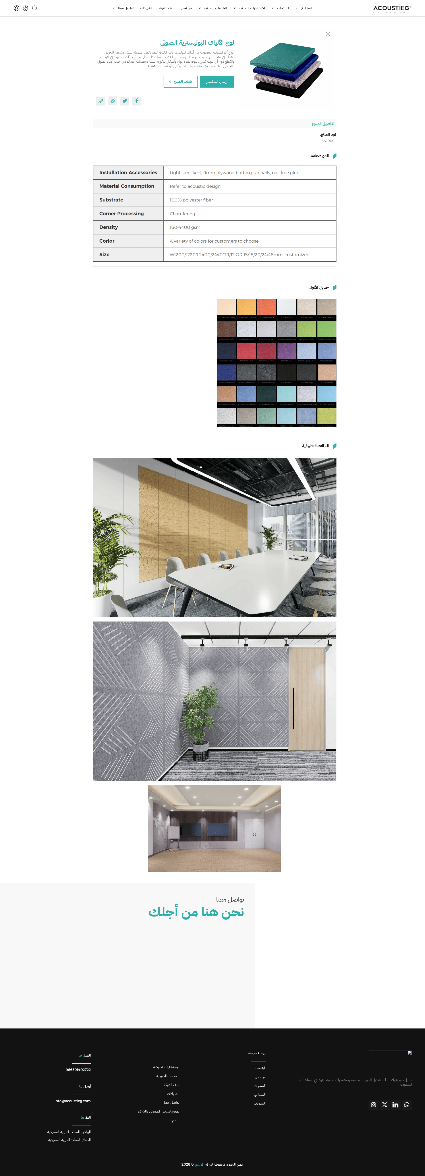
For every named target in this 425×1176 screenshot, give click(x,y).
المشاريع (307, 8)
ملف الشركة (166, 8)
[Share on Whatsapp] (112, 100)
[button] (328, 34)
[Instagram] (374, 1105)
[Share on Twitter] (124, 101)
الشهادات (146, 8)
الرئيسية (260, 1068)
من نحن (186, 8)
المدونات (260, 1103)
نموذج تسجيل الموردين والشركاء (158, 1111)
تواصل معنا (125, 8)
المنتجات (283, 8)
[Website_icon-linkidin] (396, 1105)
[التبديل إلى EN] (25, 8)
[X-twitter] (385, 1105)
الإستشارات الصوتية (252, 8)
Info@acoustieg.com (72, 1101)
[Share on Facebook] (136, 101)
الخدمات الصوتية (215, 8)
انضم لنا (173, 1120)
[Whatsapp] (407, 1105)
